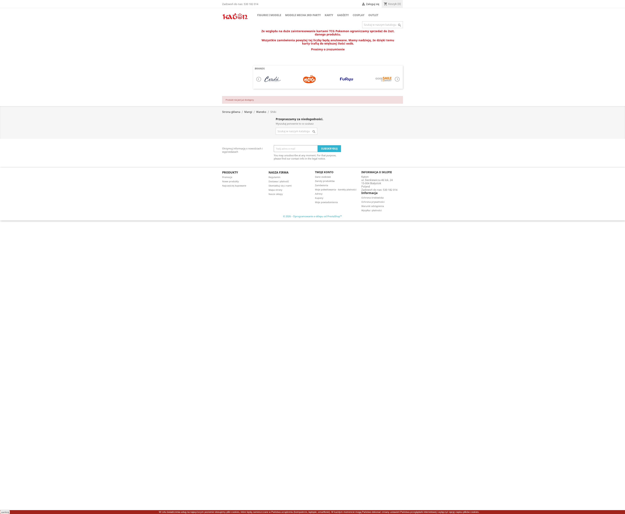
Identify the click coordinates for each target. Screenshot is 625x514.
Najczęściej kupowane (234, 185)
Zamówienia (321, 185)
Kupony (319, 198)
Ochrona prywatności (373, 201)
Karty (329, 15)
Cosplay (358, 15)
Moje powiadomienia (326, 202)
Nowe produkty (230, 181)
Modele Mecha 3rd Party (303, 15)
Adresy (318, 193)
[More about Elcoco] (309, 79)
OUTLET (373, 15)
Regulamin (274, 177)
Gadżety (343, 15)
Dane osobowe (323, 176)
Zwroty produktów (325, 181)
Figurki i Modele (269, 15)
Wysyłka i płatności (371, 210)
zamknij (5, 512)
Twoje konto (324, 172)
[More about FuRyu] (346, 79)
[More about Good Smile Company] (383, 79)
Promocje (227, 177)
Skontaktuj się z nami (280, 185)
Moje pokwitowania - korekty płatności (335, 189)
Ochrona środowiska (372, 197)
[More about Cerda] (272, 79)
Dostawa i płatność (279, 181)
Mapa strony (275, 189)
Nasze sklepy (276, 194)
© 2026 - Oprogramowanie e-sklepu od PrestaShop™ (312, 216)
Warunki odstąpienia (372, 206)
